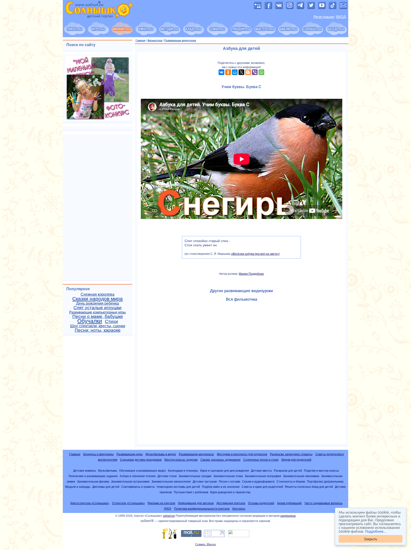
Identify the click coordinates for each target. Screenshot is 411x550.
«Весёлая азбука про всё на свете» (255, 254)
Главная (140, 40)
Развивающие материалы (196, 454)
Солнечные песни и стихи (261, 459)
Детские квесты (261, 470)
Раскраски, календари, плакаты (291, 454)
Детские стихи (167, 476)
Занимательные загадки (195, 476)
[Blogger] (248, 72)
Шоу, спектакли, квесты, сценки (97, 326)
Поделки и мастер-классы (321, 470)
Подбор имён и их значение (221, 486)
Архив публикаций (289, 503)
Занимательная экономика (301, 476)
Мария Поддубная (251, 273)
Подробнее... (375, 531)
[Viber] (255, 72)
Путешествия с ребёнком (191, 492)
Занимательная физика (93, 481)
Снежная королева (97, 294)
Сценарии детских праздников (140, 459)
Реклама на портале (161, 503)
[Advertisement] (241, 374)
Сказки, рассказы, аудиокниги (220, 459)
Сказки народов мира (97, 299)
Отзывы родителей (261, 503)
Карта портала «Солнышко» (89, 503)
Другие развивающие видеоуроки (241, 291)
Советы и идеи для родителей (262, 486)
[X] (241, 72)
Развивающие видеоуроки (180, 40)
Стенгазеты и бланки (291, 481)
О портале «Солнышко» (128, 503)
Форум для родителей (296, 459)
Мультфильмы (107, 470)
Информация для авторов (196, 503)
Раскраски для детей (288, 470)
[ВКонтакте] (221, 72)
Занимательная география (263, 476)
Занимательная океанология (171, 481)
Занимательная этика (228, 476)
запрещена (288, 515)
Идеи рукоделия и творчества (230, 492)
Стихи (111, 321)
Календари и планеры (183, 470)
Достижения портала (230, 503)
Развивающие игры (130, 454)
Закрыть (370, 538)
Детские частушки (205, 481)
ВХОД (341, 17)
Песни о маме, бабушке (97, 316)
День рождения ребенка (97, 303)
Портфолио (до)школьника (325, 481)
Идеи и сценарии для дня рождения (224, 470)
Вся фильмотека (241, 299)
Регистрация (323, 17)
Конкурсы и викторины (98, 454)
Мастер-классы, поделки (181, 459)
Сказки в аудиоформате (258, 481)
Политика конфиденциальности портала (202, 508)
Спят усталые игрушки (97, 307)
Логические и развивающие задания (93, 476)
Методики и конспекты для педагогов (242, 454)
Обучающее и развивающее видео (142, 470)
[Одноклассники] (228, 72)
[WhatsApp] (261, 72)
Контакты (238, 508)
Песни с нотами (229, 481)
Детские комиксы (84, 470)
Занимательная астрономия (130, 481)
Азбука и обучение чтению (138, 476)
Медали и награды (77, 486)
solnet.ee (169, 515)
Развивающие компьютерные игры (97, 312)
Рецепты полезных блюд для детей (309, 486)
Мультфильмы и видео (161, 454)
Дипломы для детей (105, 486)
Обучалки (89, 321)
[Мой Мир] (235, 72)
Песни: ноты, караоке (98, 330)
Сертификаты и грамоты (138, 486)
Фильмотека (154, 40)
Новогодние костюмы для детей (178, 486)
